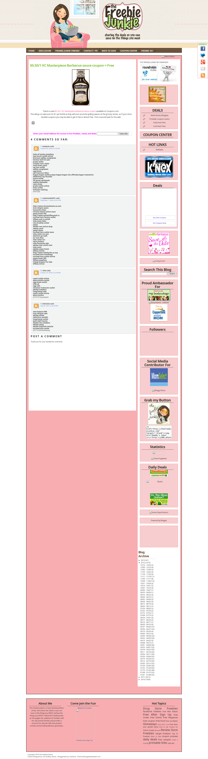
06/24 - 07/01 (145, 617)
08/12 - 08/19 (145, 604)
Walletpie (159, 149)
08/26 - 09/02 (145, 601)
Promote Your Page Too (84, 740)
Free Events (156, 717)
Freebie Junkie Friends (67, 50)
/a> (165, 386)
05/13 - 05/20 (145, 631)
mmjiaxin (46, 146)
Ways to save (156, 736)
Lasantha (72, 756)
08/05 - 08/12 (145, 606)
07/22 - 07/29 (145, 611)
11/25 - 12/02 (145, 572)
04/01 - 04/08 (145, 645)
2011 (143, 677)
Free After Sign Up (157, 714)
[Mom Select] (159, 378)
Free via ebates (172, 721)
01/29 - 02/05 (145, 665)
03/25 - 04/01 (145, 647)
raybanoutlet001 (48, 198)
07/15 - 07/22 (145, 613)
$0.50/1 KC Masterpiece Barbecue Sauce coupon (75, 111)
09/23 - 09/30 (145, 592)
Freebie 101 (147, 50)
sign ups (171, 743)
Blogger (164, 520)
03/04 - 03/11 (145, 654)
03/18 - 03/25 (145, 649)
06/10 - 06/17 (145, 622)
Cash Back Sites (159, 126)
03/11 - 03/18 (145, 652)
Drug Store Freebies (160, 708)
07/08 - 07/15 (145, 615)
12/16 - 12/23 (145, 565)
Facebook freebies (152, 711)
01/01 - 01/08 (145, 675)
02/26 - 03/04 (145, 656)
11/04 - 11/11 (145, 579)
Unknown (46, 304)
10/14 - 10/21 (145, 585)
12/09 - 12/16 (145, 567)
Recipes (157, 730)
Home (31, 50)
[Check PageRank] (159, 458)
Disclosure (45, 50)
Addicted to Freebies (85, 708)
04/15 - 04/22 (145, 640)
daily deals (150, 739)
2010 (143, 679)
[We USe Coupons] (159, 502)
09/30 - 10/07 (145, 590)
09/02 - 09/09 (145, 599)
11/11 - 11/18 (145, 576)
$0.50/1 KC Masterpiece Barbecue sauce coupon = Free (72, 65)
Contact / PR (90, 50)
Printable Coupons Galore (159, 119)
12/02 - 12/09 (145, 569)
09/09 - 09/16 (145, 597)
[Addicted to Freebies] (84, 738)
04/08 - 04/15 (145, 643)
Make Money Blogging (159, 115)
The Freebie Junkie (46, 754)
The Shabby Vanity (49, 756)
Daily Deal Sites (159, 122)
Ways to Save (109, 50)
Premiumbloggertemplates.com (88, 756)
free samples (164, 739)
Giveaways (150, 724)
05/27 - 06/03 (145, 627)
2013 (143, 560)
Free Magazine (170, 717)
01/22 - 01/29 (145, 668)
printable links (158, 743)
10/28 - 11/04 (145, 581)
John (44, 271)
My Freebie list (172, 727)
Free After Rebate (170, 711)
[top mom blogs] (159, 497)
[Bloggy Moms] (158, 383)
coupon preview (170, 736)
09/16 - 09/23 (145, 595)
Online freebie (148, 730)
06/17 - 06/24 (145, 620)
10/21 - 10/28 (145, 583)
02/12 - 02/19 (145, 661)
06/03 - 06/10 (145, 624)
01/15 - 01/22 (145, 670)
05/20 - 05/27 (145, 629)
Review (165, 730)
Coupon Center (128, 50)
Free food (160, 720)
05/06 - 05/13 (145, 633)
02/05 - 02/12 (145, 663)
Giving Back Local (163, 724)
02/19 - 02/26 (145, 659)
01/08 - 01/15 (145, 672)
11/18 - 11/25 (145, 574)
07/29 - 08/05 (145, 608)
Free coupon (149, 720)
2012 (143, 562)
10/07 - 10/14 (145, 588)
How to (162, 727)
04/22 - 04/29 (145, 638)
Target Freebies (163, 733)
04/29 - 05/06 (145, 636)
